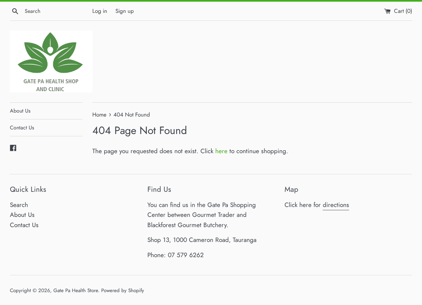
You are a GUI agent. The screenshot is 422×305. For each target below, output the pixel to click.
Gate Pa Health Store (75, 290)
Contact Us (22, 127)
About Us (20, 111)
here (221, 151)
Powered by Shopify (122, 290)
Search (19, 204)
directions (336, 204)
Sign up (124, 11)
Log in (99, 11)
